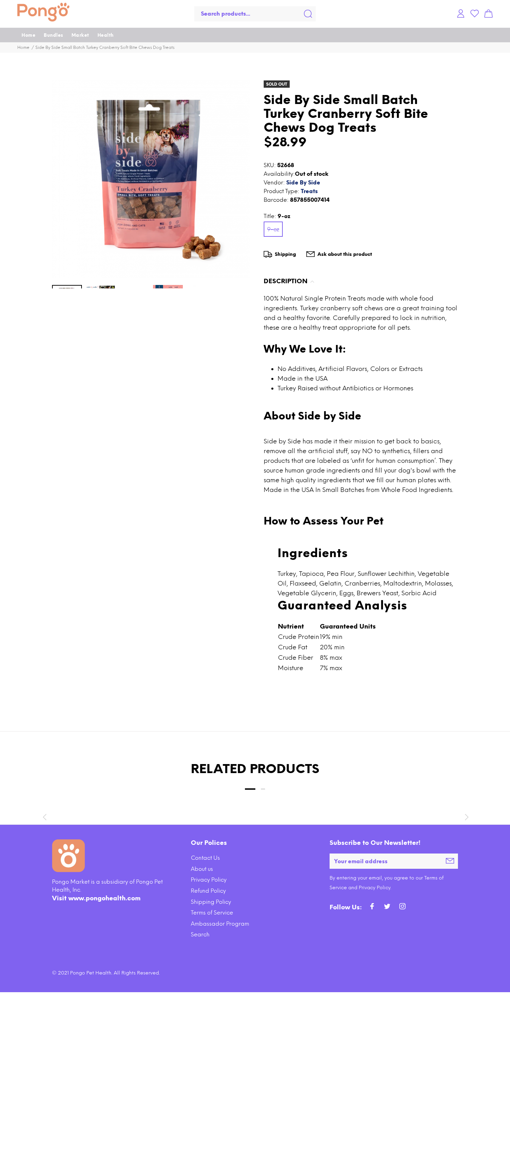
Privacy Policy (209, 879)
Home (23, 47)
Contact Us (205, 858)
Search (200, 934)
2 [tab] (263, 789)
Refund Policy (208, 890)
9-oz (273, 229)
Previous (44, 817)
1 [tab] (250, 789)
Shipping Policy (211, 902)
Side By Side (303, 182)
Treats (309, 191)
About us (202, 869)
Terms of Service (212, 912)
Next (465, 817)
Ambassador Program (220, 923)
